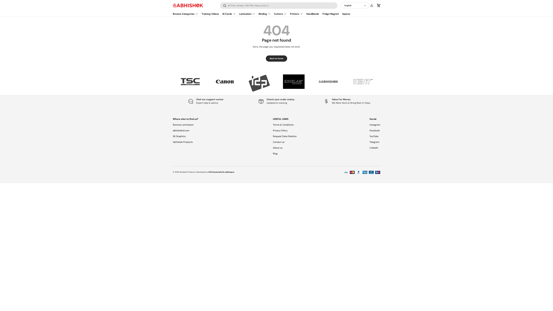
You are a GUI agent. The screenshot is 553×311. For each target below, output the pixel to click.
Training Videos (210, 13)
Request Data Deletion (285, 136)
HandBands (312, 13)
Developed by (202, 172)
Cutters (278, 13)
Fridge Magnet (330, 13)
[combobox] (278, 5)
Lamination (245, 13)
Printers (294, 13)
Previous (170, 83)
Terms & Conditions (283, 124)
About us (277, 147)
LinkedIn (374, 147)
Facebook (375, 130)
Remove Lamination (183, 124)
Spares (346, 13)
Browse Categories (184, 13)
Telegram (374, 142)
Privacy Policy (280, 130)
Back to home (276, 58)
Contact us (278, 142)
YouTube (374, 136)
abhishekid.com (181, 130)
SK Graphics (179, 136)
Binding (263, 13)
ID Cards (227, 13)
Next (382, 83)
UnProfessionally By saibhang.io (221, 172)
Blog (275, 153)
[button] (379, 5)
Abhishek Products (183, 142)
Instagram (375, 124)
